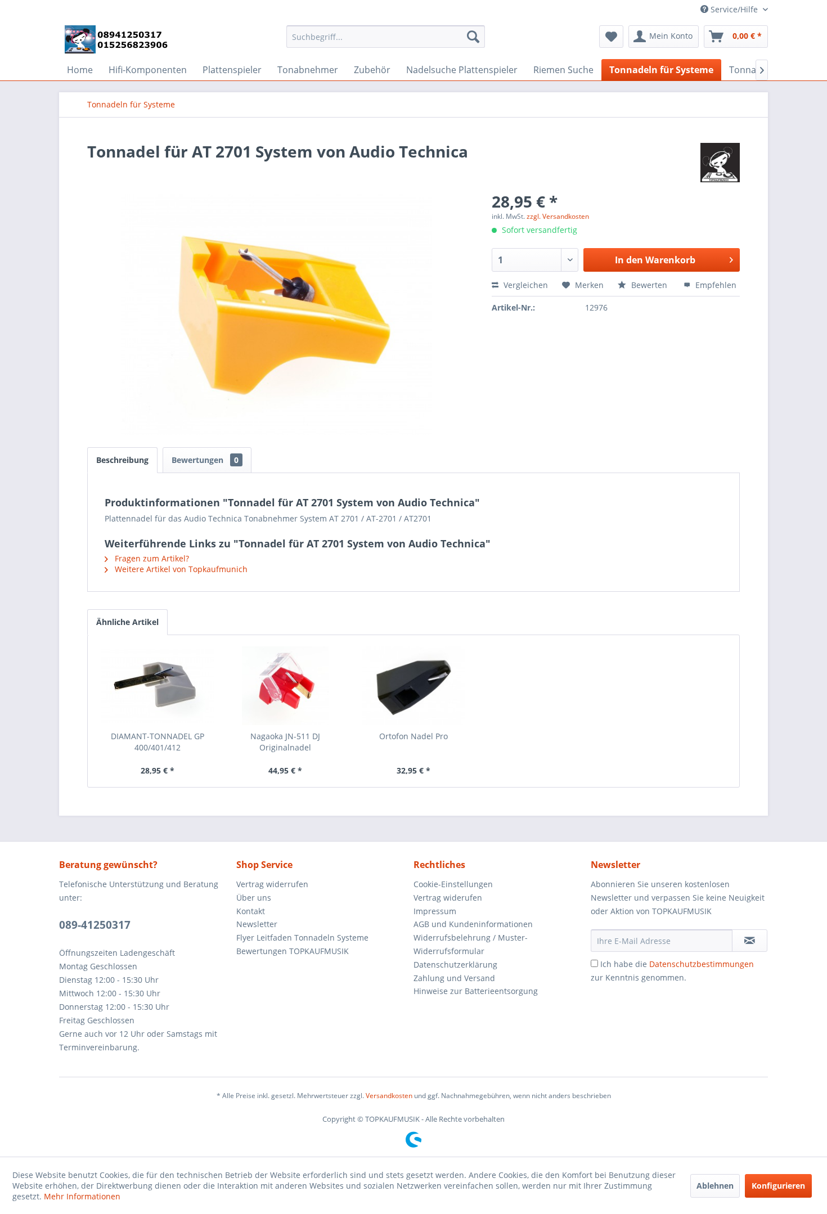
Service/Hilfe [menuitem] (734, 9)
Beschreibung (122, 460)
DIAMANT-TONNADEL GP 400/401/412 (157, 742)
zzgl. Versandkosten (558, 216)
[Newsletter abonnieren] (749, 940)
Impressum (435, 911)
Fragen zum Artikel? (151, 558)
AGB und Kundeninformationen (473, 924)
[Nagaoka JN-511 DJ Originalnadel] (285, 685)
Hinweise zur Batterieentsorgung (476, 991)
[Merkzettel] (611, 36)
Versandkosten (389, 1095)
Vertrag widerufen (448, 897)
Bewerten (649, 285)
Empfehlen (714, 285)
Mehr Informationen (82, 1196)
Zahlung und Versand (454, 978)
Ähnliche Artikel (127, 622)
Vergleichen (524, 285)
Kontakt (250, 911)
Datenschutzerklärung (455, 964)
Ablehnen (715, 1185)
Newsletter (256, 924)
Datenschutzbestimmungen (701, 964)
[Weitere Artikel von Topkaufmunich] (720, 162)
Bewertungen (205, 460)
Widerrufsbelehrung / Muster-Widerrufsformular (471, 944)
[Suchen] (473, 36)
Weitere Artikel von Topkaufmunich (180, 569)
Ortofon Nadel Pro (413, 736)
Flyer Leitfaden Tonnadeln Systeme (302, 937)
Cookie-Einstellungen (453, 884)
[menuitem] (385, 36)
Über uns (253, 897)
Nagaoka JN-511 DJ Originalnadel (285, 742)
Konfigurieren (778, 1185)
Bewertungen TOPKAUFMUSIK (292, 951)
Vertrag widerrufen (272, 884)
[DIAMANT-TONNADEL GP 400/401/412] (157, 685)
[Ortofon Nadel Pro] (413, 685)
